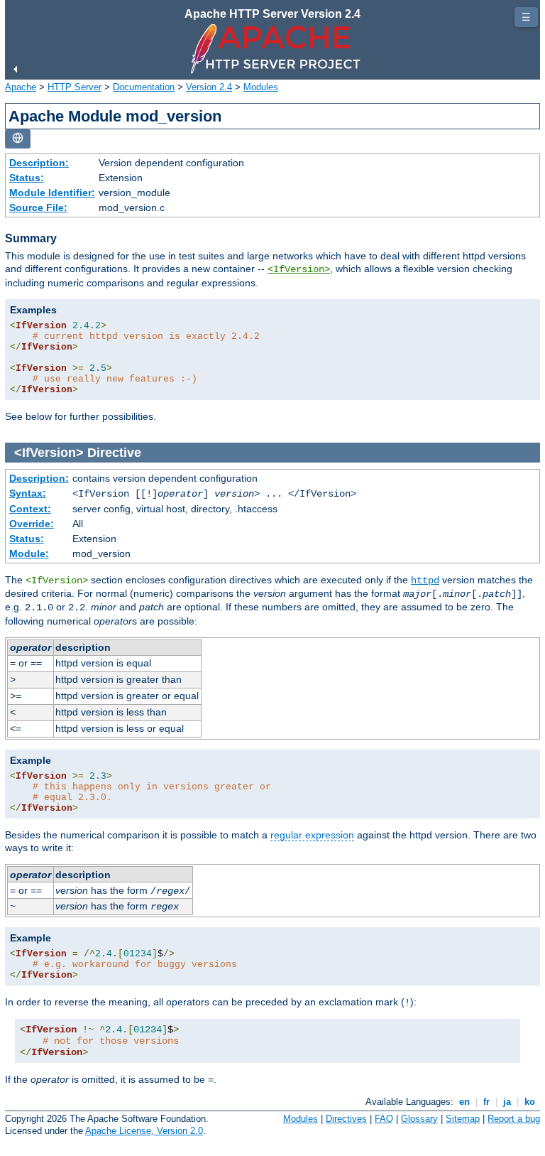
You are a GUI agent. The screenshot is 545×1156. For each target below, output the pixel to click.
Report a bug (514, 1118)
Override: (31, 523)
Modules (260, 87)
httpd (425, 580)
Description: (39, 162)
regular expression (312, 835)
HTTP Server (74, 87)
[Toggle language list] (18, 138)
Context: (30, 508)
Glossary (419, 1118)
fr (486, 1101)
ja (507, 1101)
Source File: (38, 207)
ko (530, 1101)
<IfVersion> (299, 269)
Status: (26, 177)
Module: (29, 553)
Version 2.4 (209, 87)
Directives (346, 1118)
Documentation (144, 87)
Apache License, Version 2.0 (144, 1130)
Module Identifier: (52, 192)
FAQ (384, 1118)
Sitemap (463, 1118)
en (464, 1101)
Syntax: (27, 493)
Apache (20, 87)
